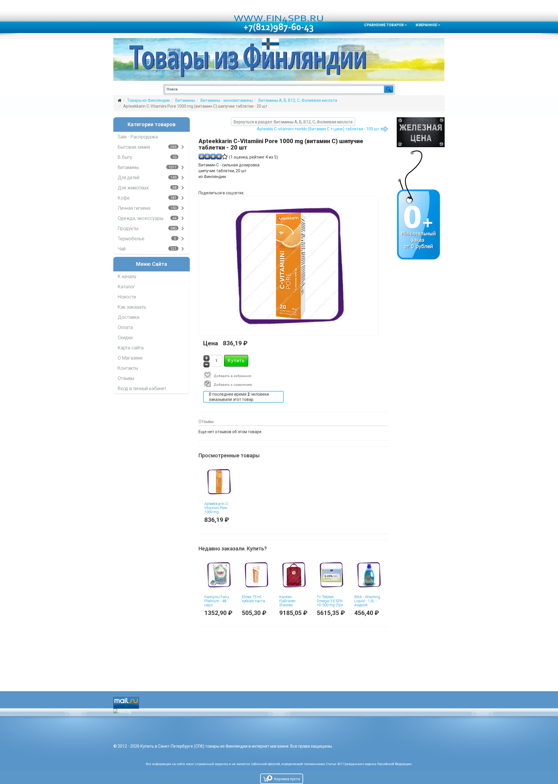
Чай (122, 249)
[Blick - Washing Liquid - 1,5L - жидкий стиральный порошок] (368, 574)
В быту (125, 157)
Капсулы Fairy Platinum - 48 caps (216, 601)
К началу (127, 276)
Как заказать (132, 307)
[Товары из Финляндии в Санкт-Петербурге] (279, 59)
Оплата (125, 327)
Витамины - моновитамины (227, 100)
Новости (127, 297)
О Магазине (130, 358)
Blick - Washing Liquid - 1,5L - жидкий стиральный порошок (367, 605)
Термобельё (131, 238)
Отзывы (126, 378)
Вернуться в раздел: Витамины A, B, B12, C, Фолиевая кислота (293, 122)
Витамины (185, 100)
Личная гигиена (134, 208)
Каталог (126, 286)
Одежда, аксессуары (140, 218)
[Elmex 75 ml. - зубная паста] (256, 574)
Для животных (133, 188)
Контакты (128, 368)
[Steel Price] (421, 132)
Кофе (124, 198)
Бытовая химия (134, 147)
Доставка (128, 317)
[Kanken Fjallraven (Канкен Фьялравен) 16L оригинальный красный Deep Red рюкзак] (293, 574)
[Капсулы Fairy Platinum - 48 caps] (218, 574)
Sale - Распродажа (138, 137)
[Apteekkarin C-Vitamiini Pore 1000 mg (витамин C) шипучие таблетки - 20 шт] (218, 481)
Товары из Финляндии (148, 100)
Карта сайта (131, 348)
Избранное (426, 25)
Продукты (128, 228)
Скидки (125, 337)
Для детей (128, 177)
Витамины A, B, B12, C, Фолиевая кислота (297, 100)
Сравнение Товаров (384, 25)
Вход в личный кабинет (142, 388)
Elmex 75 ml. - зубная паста (253, 599)
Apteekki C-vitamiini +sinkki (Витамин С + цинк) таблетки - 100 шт (318, 129)
